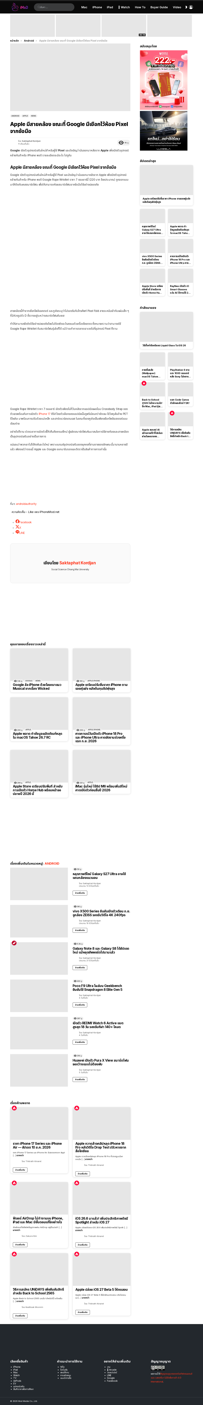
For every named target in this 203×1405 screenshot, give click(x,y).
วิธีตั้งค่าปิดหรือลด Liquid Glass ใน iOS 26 (164, 345)
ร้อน (14, 1108)
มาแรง (14, 943)
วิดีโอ (62, 1366)
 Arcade (112, 1369)
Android (52, 863)
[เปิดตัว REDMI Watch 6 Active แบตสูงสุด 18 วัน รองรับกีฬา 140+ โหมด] (39, 1033)
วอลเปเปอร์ (112, 1372)
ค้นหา (39, 7)
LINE (109, 1375)
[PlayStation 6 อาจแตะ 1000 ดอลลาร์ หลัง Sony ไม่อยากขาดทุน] (180, 359)
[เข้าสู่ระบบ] (191, 7)
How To (140, 7)
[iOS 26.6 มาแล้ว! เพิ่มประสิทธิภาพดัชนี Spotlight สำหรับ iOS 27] (102, 1198)
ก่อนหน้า (11, 25)
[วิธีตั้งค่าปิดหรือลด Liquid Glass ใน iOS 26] (166, 327)
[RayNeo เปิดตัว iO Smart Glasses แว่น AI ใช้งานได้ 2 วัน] (180, 276)
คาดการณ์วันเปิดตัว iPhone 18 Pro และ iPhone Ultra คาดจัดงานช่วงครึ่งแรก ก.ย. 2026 (100, 737)
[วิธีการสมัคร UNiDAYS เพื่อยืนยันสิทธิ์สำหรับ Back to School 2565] (39, 1269)
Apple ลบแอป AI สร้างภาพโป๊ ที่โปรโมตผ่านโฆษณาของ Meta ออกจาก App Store (152, 433)
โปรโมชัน (64, 1369)
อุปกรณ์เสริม (18, 1386)
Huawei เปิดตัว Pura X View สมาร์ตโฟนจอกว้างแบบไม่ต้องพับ (101, 1062)
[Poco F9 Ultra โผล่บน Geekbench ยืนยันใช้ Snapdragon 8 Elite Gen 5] (39, 996)
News (38, 681)
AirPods (17, 1380)
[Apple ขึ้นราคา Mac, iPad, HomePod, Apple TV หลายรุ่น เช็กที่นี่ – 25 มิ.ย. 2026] (78, 25)
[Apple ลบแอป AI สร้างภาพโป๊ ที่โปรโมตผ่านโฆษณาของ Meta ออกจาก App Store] (152, 419)
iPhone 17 (44, 413)
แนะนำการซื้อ (65, 1378)
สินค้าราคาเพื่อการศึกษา (23, 1389)
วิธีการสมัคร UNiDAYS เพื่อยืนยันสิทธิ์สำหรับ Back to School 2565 (38, 1291)
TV (14, 1378)
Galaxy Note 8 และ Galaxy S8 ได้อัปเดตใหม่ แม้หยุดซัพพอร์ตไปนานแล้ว (101, 950)
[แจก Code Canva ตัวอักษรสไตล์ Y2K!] (180, 389)
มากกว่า (20, 1155)
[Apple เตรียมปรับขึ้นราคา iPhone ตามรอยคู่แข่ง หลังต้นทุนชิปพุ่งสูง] (102, 664)
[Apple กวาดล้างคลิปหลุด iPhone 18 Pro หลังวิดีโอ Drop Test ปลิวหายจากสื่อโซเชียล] (102, 1123)
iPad (110, 7)
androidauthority (26, 503)
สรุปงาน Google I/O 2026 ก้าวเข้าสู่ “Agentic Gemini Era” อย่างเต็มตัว (167, 32)
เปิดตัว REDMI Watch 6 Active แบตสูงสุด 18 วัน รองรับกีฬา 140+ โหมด (98, 1025)
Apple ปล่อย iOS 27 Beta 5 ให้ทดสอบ (101, 1290)
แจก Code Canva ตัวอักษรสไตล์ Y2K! (179, 401)
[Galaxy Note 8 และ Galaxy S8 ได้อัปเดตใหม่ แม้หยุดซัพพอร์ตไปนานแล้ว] (39, 958)
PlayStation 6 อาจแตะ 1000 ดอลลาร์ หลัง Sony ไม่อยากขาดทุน (180, 373)
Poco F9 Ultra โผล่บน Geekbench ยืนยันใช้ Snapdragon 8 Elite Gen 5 (97, 988)
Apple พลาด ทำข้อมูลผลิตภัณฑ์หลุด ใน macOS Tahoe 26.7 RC (37, 735)
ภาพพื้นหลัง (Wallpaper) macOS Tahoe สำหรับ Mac (150, 373)
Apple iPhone (94, 681)
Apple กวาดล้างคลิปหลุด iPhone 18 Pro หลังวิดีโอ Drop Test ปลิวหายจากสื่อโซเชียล (100, 1147)
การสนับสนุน (65, 1375)
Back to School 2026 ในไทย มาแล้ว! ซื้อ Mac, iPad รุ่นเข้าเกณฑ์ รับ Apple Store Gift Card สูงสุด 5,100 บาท (32, 31)
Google (28, 681)
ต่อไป (191, 25)
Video (177, 7)
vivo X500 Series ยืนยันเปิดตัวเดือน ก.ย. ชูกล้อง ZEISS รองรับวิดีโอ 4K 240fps (101, 913)
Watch (16, 1375)
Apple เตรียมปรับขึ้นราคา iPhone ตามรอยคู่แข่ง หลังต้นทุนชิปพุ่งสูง (101, 686)
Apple (28, 730)
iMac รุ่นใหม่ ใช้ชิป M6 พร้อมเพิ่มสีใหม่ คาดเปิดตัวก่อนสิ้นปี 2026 (101, 788)
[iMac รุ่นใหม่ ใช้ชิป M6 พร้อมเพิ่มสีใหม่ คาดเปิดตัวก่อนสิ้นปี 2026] (102, 766)
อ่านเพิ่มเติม (80, 893)
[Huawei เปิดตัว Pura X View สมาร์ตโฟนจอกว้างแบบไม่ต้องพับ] (39, 1070)
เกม (108, 1366)
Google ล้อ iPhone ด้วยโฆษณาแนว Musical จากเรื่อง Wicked (37, 686)
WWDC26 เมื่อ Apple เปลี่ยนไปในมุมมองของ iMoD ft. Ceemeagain (123, 32)
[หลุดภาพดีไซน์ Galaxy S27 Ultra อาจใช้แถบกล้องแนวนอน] (39, 884)
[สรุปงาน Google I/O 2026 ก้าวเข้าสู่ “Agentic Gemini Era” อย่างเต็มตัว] (169, 25)
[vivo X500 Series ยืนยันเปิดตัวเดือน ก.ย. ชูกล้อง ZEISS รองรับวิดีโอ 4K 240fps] (39, 921)
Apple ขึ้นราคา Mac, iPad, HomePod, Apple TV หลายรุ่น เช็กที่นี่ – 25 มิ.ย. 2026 (77, 31)
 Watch (124, 7)
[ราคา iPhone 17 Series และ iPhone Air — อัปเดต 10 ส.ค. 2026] (39, 1123)
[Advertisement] (70, 212)
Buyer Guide (159, 7)
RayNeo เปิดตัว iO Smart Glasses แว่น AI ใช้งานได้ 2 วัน (179, 289)
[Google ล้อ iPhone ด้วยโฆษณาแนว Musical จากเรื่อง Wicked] (39, 664)
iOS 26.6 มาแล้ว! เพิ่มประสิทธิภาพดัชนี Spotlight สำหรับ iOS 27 (101, 1220)
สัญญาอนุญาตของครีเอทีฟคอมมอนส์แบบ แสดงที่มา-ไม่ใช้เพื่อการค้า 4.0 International (171, 1377)
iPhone (97, 7)
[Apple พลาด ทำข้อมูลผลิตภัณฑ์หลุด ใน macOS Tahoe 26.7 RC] (39, 713)
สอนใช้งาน (64, 1372)
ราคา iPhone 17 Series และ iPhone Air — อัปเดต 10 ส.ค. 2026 (37, 1145)
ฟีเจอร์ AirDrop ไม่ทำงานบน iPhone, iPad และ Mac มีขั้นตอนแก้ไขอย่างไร (38, 1220)
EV (14, 1383)
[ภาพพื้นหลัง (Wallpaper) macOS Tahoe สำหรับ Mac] (152, 359)
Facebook (112, 1380)
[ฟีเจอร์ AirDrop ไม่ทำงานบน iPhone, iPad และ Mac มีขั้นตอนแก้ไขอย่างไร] (39, 1198)
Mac (84, 7)
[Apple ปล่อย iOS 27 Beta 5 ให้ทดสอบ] (102, 1269)
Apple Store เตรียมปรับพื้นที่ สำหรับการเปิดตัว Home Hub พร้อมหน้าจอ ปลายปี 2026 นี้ (37, 790)
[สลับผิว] (186, 7)
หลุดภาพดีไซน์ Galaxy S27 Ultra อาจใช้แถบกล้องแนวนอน (99, 876)
